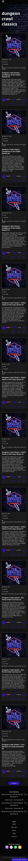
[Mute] (23, 100)
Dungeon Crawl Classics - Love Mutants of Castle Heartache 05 (13, 746)
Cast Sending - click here (20, 859)
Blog (14, 833)
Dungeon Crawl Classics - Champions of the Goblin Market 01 (11, 228)
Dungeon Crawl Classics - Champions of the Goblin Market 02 (11, 151)
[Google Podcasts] (11, 848)
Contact (14, 836)
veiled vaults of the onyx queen (14, 298)
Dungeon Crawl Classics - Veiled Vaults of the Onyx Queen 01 (13, 528)
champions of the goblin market (14, 68)
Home (14, 824)
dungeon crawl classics (7, 68)
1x (13, 103)
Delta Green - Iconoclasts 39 (14, 800)
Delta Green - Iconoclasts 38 (14, 808)
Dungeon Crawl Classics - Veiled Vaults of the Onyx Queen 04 (13, 304)
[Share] (23, 104)
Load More (14, 783)
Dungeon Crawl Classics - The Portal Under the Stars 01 (13, 671)
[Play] (4, 100)
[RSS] (19, 848)
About (14, 830)
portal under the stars (20, 594)
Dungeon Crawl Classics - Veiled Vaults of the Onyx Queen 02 (13, 453)
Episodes (14, 827)
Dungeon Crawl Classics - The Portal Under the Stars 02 (13, 599)
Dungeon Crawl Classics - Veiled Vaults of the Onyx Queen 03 (13, 378)
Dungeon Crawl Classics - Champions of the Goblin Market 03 (11, 75)
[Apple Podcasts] (7, 848)
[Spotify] (15, 848)
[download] (18, 104)
